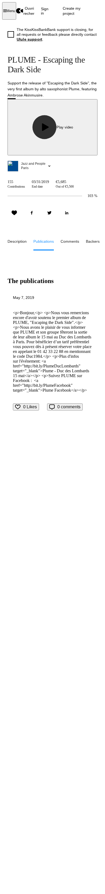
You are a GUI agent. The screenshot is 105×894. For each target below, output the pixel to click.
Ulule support (29, 39)
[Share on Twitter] (49, 213)
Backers (93, 241)
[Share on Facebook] (31, 213)
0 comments (68, 407)
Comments (70, 241)
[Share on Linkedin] (67, 213)
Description (17, 241)
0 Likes (30, 407)
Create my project (71, 10)
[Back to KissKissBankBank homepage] (19, 11)
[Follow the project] (14, 213)
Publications (43, 241)
